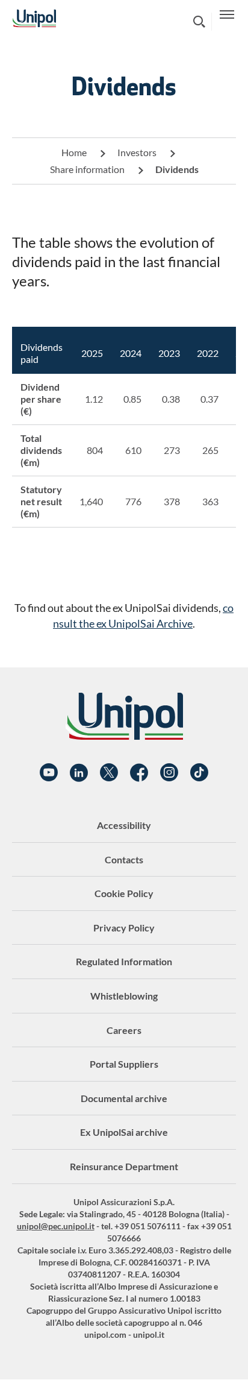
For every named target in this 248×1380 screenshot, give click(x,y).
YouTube (49, 773)
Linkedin (79, 773)
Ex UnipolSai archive (124, 1132)
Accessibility (124, 825)
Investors (137, 152)
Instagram (169, 773)
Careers (124, 1030)
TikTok (199, 773)
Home (74, 152)
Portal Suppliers (124, 1064)
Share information (87, 169)
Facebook (139, 773)
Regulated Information (124, 961)
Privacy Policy (124, 927)
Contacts (124, 859)
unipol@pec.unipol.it (56, 1226)
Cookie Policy (124, 893)
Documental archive (124, 1098)
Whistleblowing (124, 995)
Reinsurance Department (124, 1166)
